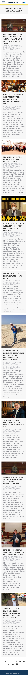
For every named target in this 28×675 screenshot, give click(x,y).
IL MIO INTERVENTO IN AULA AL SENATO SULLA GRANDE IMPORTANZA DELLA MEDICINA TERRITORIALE (13, 480)
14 (9, 664)
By (11, 48)
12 (20, 662)
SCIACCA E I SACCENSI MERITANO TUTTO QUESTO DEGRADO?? (12, 276)
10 (12, 662)
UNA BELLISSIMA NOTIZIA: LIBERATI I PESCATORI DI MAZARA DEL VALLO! (12, 159)
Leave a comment (9, 49)
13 (24, 662)
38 (17, 664)
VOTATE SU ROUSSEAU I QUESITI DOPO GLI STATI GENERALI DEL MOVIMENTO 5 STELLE (13, 423)
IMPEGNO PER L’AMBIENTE (9, 364)
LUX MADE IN (22, 672)
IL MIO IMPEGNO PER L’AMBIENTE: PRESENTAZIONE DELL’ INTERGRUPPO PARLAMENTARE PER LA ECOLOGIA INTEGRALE (13, 355)
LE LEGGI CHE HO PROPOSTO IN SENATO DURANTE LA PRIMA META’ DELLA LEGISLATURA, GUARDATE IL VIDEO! (13, 99)
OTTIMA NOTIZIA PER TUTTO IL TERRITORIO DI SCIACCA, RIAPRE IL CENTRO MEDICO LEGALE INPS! (13, 227)
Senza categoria (9, 47)
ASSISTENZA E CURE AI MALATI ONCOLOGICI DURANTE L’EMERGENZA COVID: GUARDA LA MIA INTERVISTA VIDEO (11, 613)
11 (16, 662)
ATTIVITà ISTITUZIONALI (12, 46)
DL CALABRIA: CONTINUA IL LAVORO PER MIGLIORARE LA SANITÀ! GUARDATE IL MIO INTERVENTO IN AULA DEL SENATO (13, 39)
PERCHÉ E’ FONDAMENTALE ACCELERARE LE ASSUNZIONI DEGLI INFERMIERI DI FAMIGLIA (14, 552)
